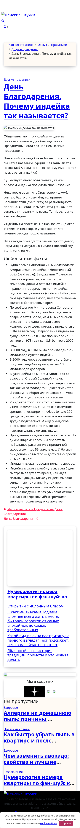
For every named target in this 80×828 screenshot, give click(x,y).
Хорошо (66, 823)
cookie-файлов (48, 823)
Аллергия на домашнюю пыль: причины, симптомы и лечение (37, 719)
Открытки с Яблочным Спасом (35, 606)
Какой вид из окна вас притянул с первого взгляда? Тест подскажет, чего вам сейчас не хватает (38, 640)
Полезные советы (17, 729)
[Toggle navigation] (3, 11)
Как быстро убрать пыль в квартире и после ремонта (39, 740)
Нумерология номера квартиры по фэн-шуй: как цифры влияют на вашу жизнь (38, 599)
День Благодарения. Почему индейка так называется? (37, 101)
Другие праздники (17, 80)
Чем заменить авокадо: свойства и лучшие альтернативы (36, 762)
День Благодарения (19, 518)
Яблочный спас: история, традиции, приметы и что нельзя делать (37, 655)
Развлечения (13, 772)
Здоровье (11, 708)
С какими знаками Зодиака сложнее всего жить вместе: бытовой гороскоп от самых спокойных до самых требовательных (33, 621)
